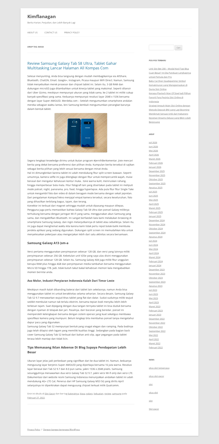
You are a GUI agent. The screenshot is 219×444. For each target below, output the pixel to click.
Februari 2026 (156, 163)
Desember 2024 (157, 220)
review (107, 393)
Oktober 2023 (156, 277)
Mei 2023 (153, 298)
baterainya (73, 393)
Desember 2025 (157, 171)
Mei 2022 (153, 335)
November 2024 (157, 224)
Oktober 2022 (156, 327)
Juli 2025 (153, 191)
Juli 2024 (153, 240)
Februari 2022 (156, 347)
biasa (82, 393)
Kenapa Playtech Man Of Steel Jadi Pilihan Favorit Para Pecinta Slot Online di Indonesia (170, 97)
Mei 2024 (153, 249)
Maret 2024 (154, 257)
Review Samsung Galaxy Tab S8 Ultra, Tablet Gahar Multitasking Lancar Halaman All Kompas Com (72, 65)
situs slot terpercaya (159, 368)
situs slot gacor (156, 376)
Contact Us (50, 32)
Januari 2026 (155, 167)
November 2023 (157, 273)
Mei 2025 (153, 199)
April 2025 (154, 204)
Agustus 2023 (155, 286)
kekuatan (98, 393)
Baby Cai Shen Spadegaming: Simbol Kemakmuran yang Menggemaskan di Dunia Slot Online (168, 85)
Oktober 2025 (156, 179)
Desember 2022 (157, 318)
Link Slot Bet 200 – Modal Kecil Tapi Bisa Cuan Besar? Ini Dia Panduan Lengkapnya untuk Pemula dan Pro (170, 72)
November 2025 (157, 175)
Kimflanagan (41, 16)
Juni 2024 (153, 245)
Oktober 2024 (156, 228)
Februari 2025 (156, 212)
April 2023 (154, 302)
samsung (116, 393)
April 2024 (154, 253)
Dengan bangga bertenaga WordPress (61, 429)
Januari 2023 (155, 314)
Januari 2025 (155, 216)
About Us (32, 32)
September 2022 (157, 331)
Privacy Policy (72, 32)
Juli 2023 (153, 290)
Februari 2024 (156, 261)
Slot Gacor (50, 393)
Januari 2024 (155, 265)
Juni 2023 (153, 294)
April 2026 (154, 154)
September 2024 (157, 232)
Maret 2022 (154, 343)
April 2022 (154, 339)
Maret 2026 (154, 158)
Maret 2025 (154, 208)
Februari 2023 (156, 310)
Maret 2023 (154, 306)
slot (151, 384)
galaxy (89, 393)
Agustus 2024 (155, 236)
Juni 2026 (153, 146)
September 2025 (157, 183)
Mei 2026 (153, 150)
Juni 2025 (153, 195)
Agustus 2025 (155, 187)
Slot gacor (154, 409)
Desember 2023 (157, 269)
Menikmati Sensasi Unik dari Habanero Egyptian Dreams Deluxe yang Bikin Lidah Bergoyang (170, 118)
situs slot (153, 392)
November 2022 (157, 322)
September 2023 (157, 281)
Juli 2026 (153, 142)
